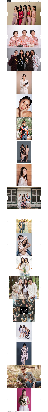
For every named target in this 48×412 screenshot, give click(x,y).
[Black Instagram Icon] (40, 1)
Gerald (9, 0)
